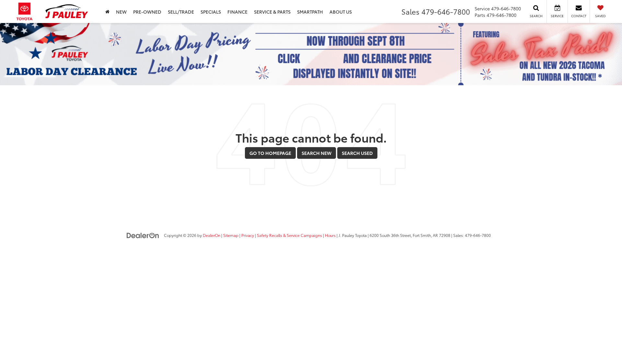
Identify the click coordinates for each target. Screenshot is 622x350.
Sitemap (230, 235)
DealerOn (211, 235)
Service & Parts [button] (272, 11)
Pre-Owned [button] (147, 11)
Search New (316, 153)
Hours (330, 235)
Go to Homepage (270, 153)
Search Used (357, 153)
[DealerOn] (142, 235)
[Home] (107, 11)
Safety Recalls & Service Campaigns (289, 235)
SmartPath (310, 11)
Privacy (247, 235)
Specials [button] (211, 11)
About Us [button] (340, 11)
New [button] (121, 11)
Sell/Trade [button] (181, 11)
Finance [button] (237, 11)
